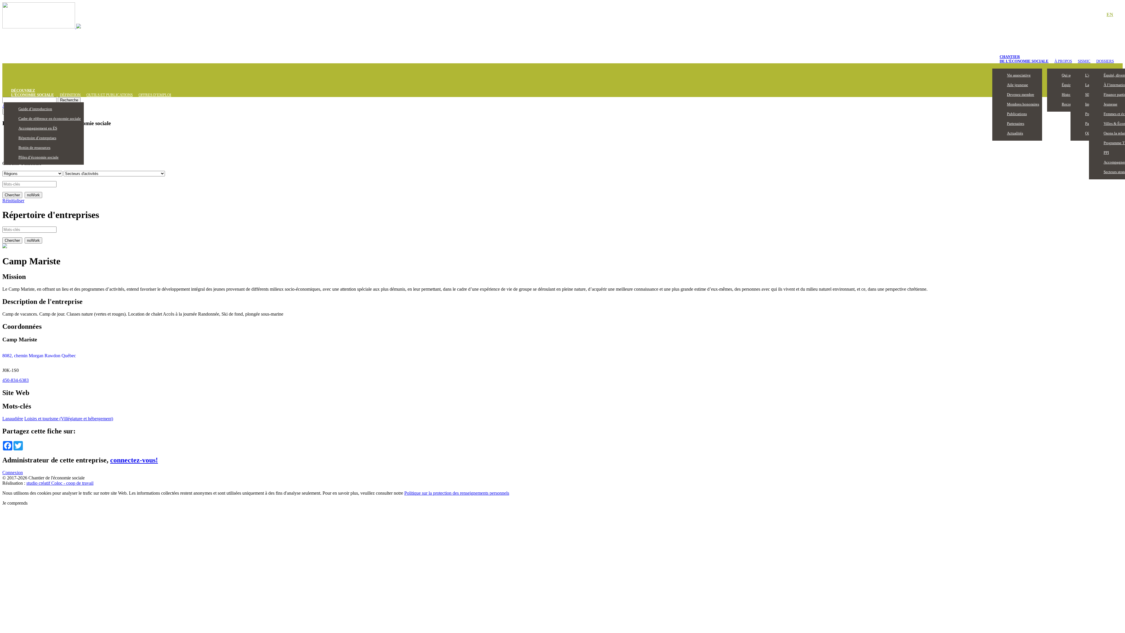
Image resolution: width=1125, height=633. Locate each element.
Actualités (1015, 133)
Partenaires (1015, 123)
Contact (1090, 15)
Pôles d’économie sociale (38, 157)
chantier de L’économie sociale (1024, 59)
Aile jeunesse (1017, 85)
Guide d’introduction (35, 109)
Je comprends (15, 503)
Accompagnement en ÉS (37, 128)
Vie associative (1019, 75)
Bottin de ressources (34, 147)
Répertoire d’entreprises (37, 138)
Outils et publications (109, 95)
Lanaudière (12, 418)
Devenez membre (1020, 94)
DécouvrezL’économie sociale (32, 92)
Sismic (1084, 61)
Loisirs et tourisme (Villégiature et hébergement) (68, 418)
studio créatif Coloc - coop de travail (59, 483)
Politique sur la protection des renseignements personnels (456, 493)
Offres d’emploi (155, 95)
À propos (1063, 61)
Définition (70, 95)
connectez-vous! (134, 460)
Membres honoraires (1023, 104)
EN (1110, 14)
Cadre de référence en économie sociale (49, 118)
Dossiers (1105, 61)
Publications (1017, 114)
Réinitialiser (13, 200)
